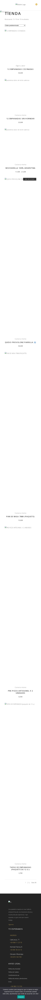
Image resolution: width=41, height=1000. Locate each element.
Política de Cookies (13, 972)
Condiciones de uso (13, 975)
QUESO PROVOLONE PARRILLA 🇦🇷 (20, 342)
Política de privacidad (14, 969)
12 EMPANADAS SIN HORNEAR (20, 118)
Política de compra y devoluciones (17, 978)
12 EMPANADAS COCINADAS (20, 69)
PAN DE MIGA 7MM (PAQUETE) (20, 516)
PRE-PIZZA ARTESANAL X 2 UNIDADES (20, 692)
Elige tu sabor (20, 66)
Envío (9, 982)
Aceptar (21, 997)
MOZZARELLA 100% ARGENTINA (20, 168)
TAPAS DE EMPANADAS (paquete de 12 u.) (20, 868)
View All (33, 883)
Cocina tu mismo (20, 115)
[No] (38, 993)
